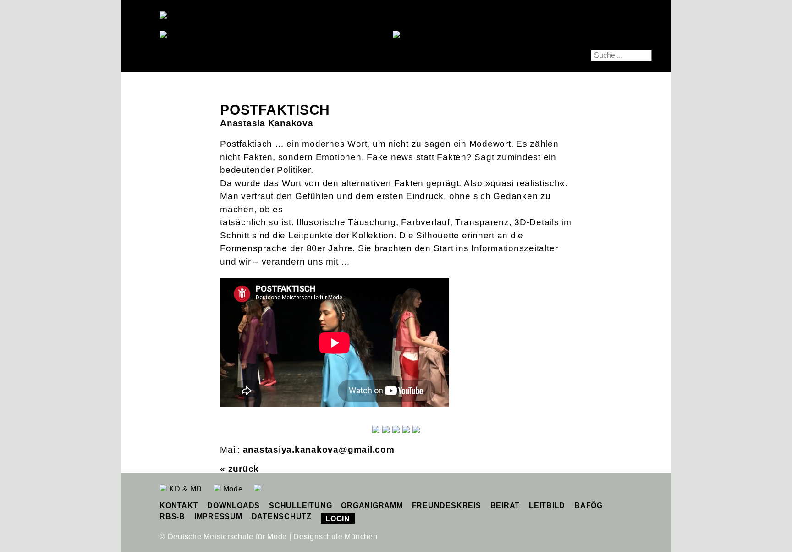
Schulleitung (300, 505)
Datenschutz (282, 516)
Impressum (218, 516)
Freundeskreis (446, 505)
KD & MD (184, 489)
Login (337, 519)
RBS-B (172, 516)
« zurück (239, 469)
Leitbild (547, 505)
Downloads (233, 505)
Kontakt (179, 505)
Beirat (505, 505)
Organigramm (371, 505)
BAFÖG (588, 505)
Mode (232, 489)
